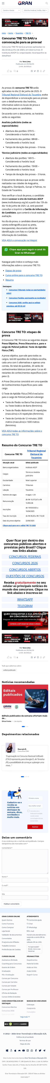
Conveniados (7, 938)
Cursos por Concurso (10, 978)
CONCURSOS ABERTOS (25, 569)
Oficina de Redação (9, 993)
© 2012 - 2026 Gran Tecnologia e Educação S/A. (25, 1034)
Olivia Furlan (6, 721)
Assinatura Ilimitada (9, 960)
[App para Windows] (7, 1051)
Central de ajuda (35, 920)
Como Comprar (8, 927)
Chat (31, 924)
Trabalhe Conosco (9, 946)
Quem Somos (7, 920)
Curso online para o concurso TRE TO (23, 275)
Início (4, 33)
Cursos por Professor (10, 989)
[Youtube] (23, 1051)
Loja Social (6, 931)
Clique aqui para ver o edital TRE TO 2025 (19, 525)
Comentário (7, 848)
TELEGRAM (25, 606)
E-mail (5, 885)
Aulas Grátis (31, 971)
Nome (5, 877)
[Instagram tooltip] (27, 1051)
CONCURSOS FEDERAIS (25, 556)
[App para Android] (19, 1051)
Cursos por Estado (9, 986)
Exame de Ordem (8, 967)
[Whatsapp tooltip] (32, 1051)
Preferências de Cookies (11, 949)
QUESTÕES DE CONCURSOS (25, 576)
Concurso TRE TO (40, 33)
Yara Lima (26, 61)
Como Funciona (8, 924)
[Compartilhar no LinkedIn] (37, 71)
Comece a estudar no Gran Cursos (25, 624)
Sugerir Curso (32, 975)
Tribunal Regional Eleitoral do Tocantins (21, 94)
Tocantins (19, 33)
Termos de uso (25, 1040)
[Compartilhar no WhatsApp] (40, 71)
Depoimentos (32, 960)
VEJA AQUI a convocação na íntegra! (19, 240)
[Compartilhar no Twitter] (34, 71)
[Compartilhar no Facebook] (31, 71)
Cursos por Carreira (9, 982)
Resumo (9, 279)
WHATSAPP (25, 599)
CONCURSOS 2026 (25, 563)
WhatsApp (33, 927)
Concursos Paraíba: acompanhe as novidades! (27, 298)
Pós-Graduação (8, 975)
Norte (10, 33)
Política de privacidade (25, 1037)
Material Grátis (32, 964)
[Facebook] (36, 1051)
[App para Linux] (11, 1051)
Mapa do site (25, 1044)
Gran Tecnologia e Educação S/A (35, 1058)
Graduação (6, 971)
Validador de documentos (12, 935)
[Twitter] (40, 1051)
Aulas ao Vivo (32, 967)
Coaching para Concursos (12, 964)
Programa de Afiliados (10, 942)
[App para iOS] (15, 1051)
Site (3, 894)
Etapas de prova (13, 270)
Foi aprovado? (34, 949)
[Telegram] (44, 1051)
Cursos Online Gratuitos (11, 997)
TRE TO (28, 33)
